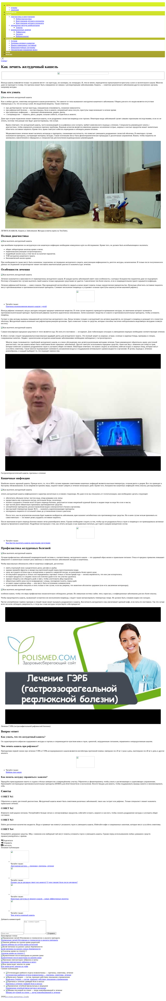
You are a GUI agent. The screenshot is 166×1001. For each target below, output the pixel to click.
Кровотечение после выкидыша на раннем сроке (21, 958)
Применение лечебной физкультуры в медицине (26, 988)
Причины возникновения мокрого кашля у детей (26, 306)
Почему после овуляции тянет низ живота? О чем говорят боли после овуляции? (44, 882)
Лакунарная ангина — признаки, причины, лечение (32, 866)
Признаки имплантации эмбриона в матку (18, 962)
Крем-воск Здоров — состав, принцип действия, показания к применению (37, 979)
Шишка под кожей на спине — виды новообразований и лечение (33, 992)
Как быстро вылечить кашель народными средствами (28, 543)
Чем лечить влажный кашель (23, 915)
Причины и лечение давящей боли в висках (24, 984)
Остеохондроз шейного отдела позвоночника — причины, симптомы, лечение (38, 975)
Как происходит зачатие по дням (14, 966)
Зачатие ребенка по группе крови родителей (19, 944)
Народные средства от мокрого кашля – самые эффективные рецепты (40, 899)
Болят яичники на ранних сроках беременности (21, 949)
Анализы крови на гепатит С (13, 953)
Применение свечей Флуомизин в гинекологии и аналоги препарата (29, 940)
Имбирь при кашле (14, 772)
